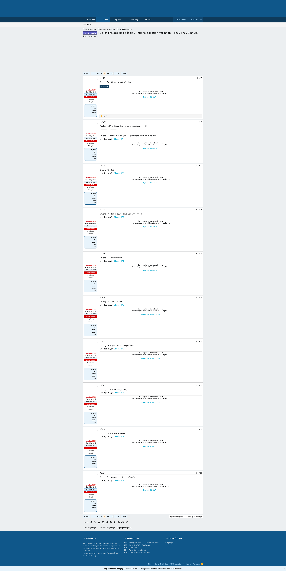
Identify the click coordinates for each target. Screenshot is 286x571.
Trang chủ (91, 20)
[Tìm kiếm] (201, 19)
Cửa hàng (147, 20)
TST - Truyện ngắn (143, 545)
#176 (200, 297)
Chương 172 (119, 173)
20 (112, 73)
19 (108, 73)
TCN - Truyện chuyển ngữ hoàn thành (137, 552)
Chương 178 (119, 436)
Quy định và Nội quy (162, 564)
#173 (200, 166)
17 (101, 73)
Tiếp (123, 73)
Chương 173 (119, 217)
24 (118, 73)
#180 (200, 473)
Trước (87, 73)
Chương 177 (119, 392)
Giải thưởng (133, 20)
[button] (117, 19)
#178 (200, 385)
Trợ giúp (188, 564)
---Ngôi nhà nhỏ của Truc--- (150, 97)
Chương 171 (118, 139)
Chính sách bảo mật (177, 564)
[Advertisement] (143, 54)
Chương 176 (119, 349)
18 (104, 73)
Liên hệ (150, 564)
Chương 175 (119, 305)
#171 (200, 78)
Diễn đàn (104, 20)
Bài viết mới (87, 25)
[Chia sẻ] (197, 78)
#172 (200, 122)
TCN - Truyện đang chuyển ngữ (135, 550)
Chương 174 (119, 261)
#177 (200, 341)
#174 (200, 209)
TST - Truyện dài (130, 545)
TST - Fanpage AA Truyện (133, 543)
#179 (200, 429)
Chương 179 (119, 480)
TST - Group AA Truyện (151, 543)
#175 (200, 253)
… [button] (94, 73)
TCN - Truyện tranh (130, 547)
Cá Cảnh (87, 36)
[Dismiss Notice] (284, 568)
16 (98, 73)
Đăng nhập (169, 543)
